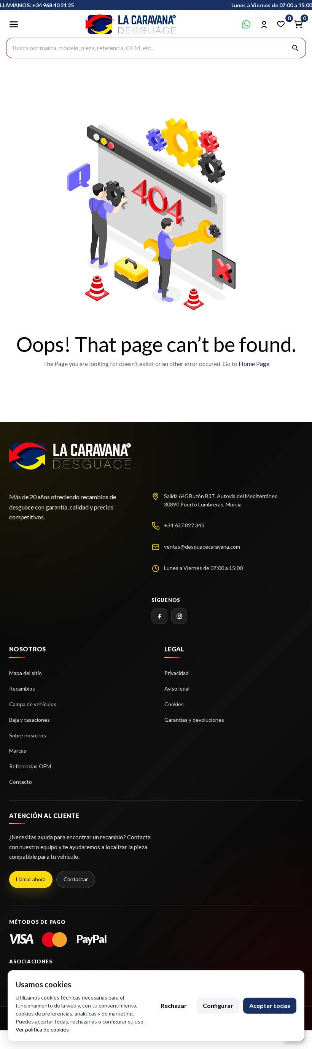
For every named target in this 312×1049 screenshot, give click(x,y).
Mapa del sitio (25, 673)
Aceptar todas (269, 1005)
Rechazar (174, 1005)
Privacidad (176, 673)
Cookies (174, 704)
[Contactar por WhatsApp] (246, 24)
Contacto (20, 781)
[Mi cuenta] (263, 24)
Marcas (17, 750)
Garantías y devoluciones (194, 719)
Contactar (76, 879)
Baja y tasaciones (29, 719)
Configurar (218, 1005)
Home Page (254, 363)
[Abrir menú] (13, 24)
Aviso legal (176, 688)
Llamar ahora (31, 879)
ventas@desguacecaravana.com (202, 546)
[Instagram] (179, 616)
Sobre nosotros (27, 735)
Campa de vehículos (32, 704)
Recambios (22, 688)
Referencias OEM (30, 766)
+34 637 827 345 (184, 525)
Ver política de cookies (42, 1029)
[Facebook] (159, 616)
